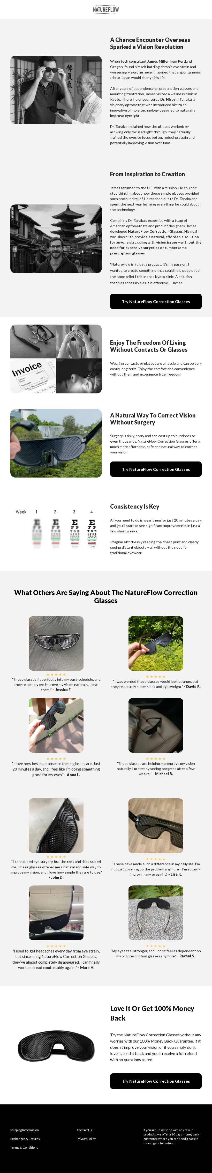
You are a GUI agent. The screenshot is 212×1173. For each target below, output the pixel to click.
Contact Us (84, 1130)
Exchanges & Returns (25, 1139)
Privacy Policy (86, 1139)
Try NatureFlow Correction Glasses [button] (156, 301)
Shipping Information (24, 1130)
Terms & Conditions (24, 1147)
